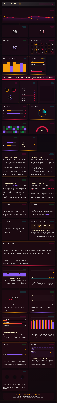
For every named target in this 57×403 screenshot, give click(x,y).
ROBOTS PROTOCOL (27, 394)
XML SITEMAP (18, 394)
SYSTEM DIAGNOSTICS (37, 394)
